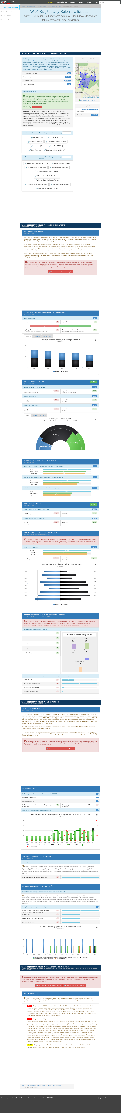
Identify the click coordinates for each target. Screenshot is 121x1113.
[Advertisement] (111, 36)
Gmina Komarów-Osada (54, 6)
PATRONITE (49, 1098)
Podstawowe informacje (9, 7)
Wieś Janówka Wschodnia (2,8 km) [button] (48, 180)
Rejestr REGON (7, 16)
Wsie (96, 2)
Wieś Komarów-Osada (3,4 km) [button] (48, 188)
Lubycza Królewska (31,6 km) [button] (55, 150)
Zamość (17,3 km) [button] (38, 137)
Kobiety (35, 415)
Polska (23, 6)
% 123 (93, 382)
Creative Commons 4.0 (22, 1098)
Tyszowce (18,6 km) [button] (36, 141)
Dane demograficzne (8, 11)
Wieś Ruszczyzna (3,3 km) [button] (60, 184)
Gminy (81, 2)
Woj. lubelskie (31, 6)
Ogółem (27, 415)
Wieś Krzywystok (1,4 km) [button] (61, 163)
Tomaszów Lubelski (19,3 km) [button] (56, 141)
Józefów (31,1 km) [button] (57, 146)
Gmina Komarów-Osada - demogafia (61, 272)
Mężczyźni (43, 415)
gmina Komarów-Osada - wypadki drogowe (49, 985)
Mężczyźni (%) (47, 336)
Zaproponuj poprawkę (37, 106)
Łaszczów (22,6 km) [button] (39, 146)
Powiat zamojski (41, 6)
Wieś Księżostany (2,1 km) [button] (59, 167)
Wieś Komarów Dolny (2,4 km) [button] (48, 171)
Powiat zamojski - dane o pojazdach (75, 985)
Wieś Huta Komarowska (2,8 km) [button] (36, 184)
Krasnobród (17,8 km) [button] (56, 137)
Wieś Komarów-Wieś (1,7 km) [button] (36, 167)
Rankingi (51, 2)
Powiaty (73, 2)
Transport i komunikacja (9, 20)
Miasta (89, 2)
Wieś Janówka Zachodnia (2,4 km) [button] (48, 176)
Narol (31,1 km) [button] (36, 150)
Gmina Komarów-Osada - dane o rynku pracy (61, 748)
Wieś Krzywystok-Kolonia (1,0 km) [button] (37, 163)
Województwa (62, 2)
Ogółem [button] (27, 336)
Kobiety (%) (37, 336)
